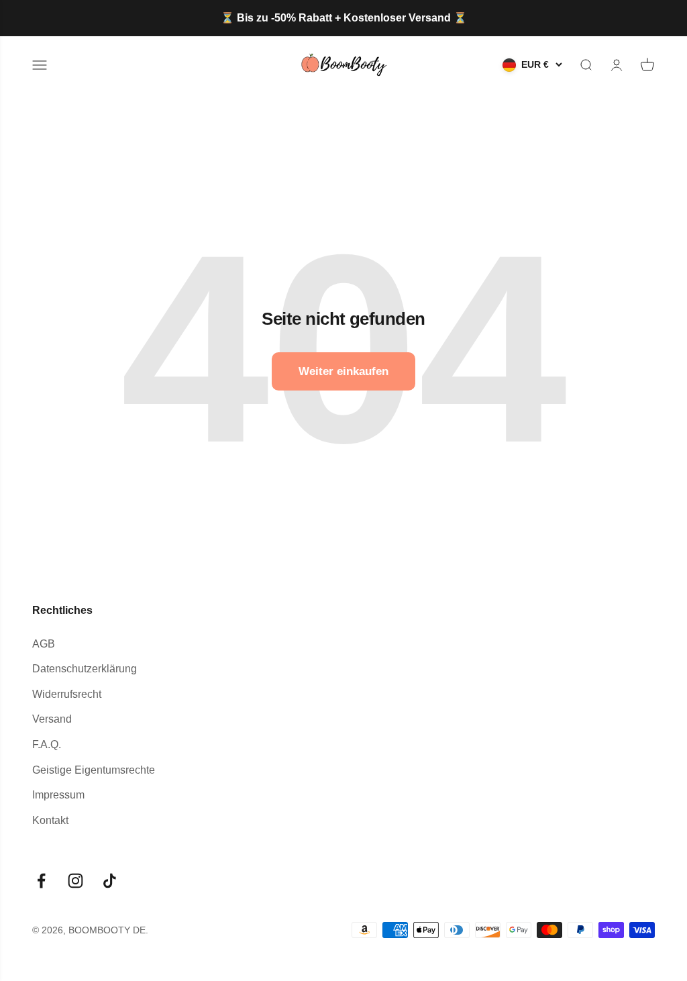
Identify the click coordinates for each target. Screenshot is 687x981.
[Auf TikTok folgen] (110, 881)
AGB (43, 644)
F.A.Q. (46, 744)
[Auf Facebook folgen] (41, 881)
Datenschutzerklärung (84, 668)
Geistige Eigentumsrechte (93, 770)
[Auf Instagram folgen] (75, 881)
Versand (52, 719)
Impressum (58, 795)
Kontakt (50, 820)
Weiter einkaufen (343, 371)
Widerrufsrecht (66, 694)
